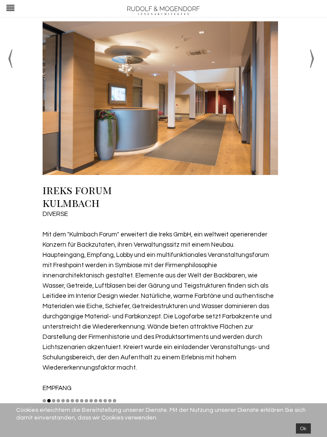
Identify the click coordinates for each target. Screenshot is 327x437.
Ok (303, 428)
